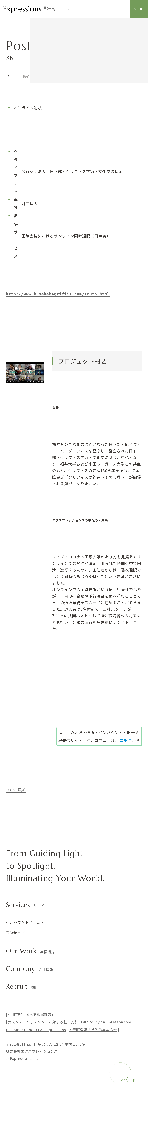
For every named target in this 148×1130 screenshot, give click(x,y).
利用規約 (15, 1014)
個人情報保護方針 (40, 1014)
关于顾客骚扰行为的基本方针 (93, 1029)
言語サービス (17, 933)
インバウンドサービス (25, 922)
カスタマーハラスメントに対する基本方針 (43, 1021)
